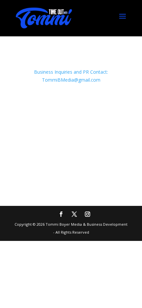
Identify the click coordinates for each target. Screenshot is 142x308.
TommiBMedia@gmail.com (71, 80)
